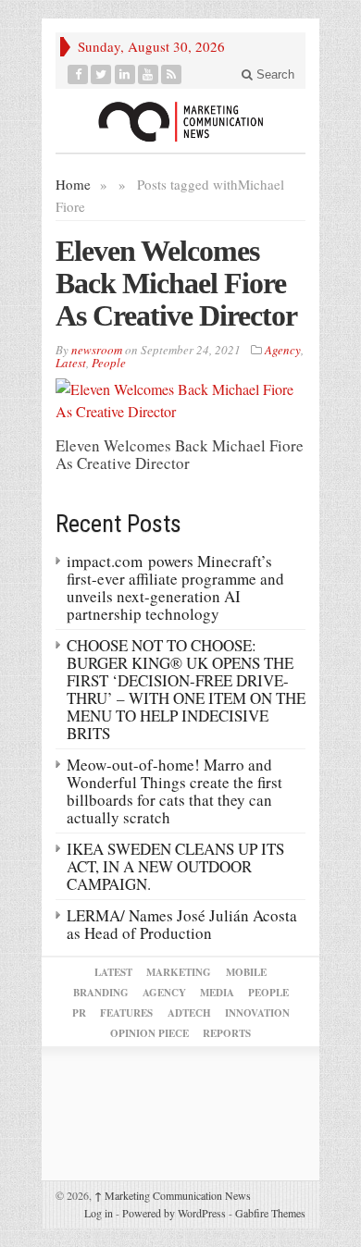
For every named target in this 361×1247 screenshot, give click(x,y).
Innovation (257, 1013)
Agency (283, 349)
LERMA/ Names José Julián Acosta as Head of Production (182, 924)
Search (273, 74)
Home (73, 184)
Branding (101, 992)
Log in (98, 1212)
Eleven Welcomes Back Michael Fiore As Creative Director (176, 283)
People (109, 362)
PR (79, 1013)
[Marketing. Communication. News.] (180, 121)
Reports (227, 1033)
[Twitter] (101, 74)
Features (126, 1013)
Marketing (178, 972)
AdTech (189, 1013)
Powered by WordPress (174, 1212)
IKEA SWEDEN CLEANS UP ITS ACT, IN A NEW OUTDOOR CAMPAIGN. (175, 866)
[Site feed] (171, 74)
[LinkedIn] (125, 74)
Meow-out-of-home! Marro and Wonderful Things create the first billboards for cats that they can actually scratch (174, 791)
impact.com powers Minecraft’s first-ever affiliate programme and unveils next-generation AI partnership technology (175, 587)
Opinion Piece (149, 1033)
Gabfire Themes (270, 1212)
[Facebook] (78, 74)
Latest (71, 362)
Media (217, 992)
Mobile (246, 972)
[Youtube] (148, 74)
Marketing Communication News (172, 1195)
